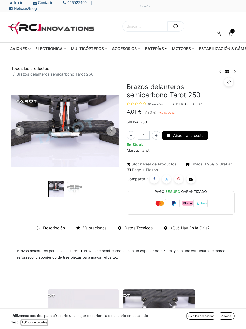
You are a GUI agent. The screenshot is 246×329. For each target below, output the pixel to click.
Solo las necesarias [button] (201, 316)
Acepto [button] (226, 316)
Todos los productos (30, 68)
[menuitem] (230, 33)
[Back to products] (227, 71)
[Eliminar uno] (131, 135)
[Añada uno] (156, 135)
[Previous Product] (220, 71)
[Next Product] (234, 71)
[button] (19, 131)
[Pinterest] (178, 179)
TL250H (75, 251)
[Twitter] (166, 179)
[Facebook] (154, 179)
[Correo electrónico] (191, 179)
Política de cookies (34, 322)
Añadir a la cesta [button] (188, 135)
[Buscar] (175, 26)
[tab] (51, 228)
